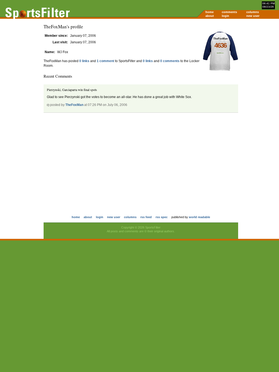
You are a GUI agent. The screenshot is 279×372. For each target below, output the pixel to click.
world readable (199, 217)
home (209, 12)
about (209, 15)
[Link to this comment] (48, 105)
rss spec (162, 217)
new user (252, 15)
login (225, 15)
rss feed (146, 217)
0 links (84, 61)
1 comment (105, 61)
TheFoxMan (74, 105)
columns (252, 12)
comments (229, 12)
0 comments (170, 61)
